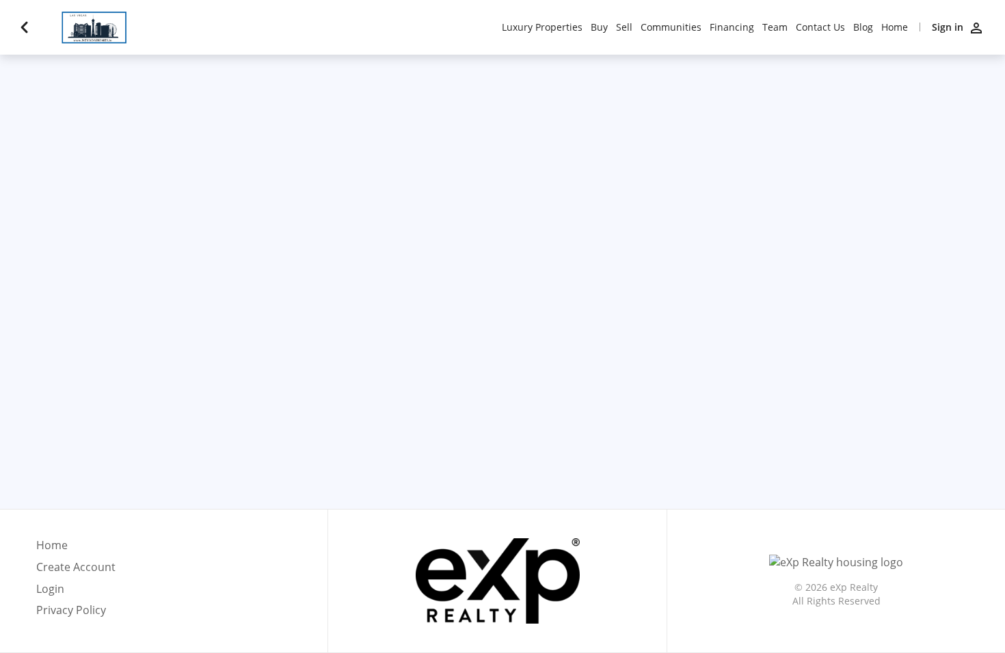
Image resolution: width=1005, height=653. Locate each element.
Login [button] (50, 589)
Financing (732, 27)
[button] (76, 593)
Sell (624, 27)
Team (775, 27)
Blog (863, 27)
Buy (599, 27)
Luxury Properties (542, 27)
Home (894, 27)
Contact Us (820, 27)
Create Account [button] (76, 567)
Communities (671, 27)
